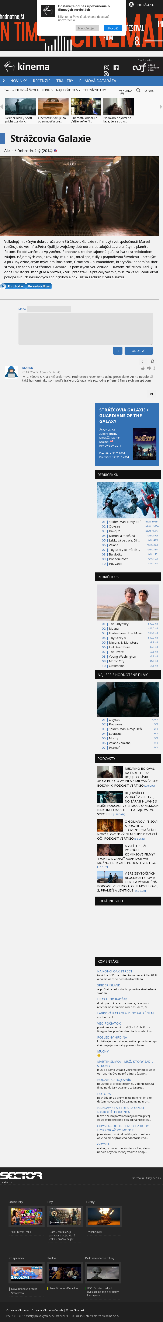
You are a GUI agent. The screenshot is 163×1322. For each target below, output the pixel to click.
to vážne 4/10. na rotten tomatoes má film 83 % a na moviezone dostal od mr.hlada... (127, 977)
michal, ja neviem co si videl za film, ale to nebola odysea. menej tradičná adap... (123, 1150)
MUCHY (103, 1051)
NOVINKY (18, 80)
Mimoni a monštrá (122, 535)
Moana (114, 628)
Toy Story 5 (117, 638)
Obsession (117, 666)
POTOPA (104, 1093)
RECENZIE (41, 80)
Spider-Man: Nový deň (125, 521)
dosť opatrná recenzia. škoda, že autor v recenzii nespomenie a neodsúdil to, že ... (123, 1005)
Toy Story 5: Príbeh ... (124, 549)
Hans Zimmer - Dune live (63, 1288)
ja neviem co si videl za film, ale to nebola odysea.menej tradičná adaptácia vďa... (123, 1136)
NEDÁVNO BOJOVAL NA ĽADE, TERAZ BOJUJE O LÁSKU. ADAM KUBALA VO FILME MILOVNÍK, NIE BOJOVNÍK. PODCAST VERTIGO (127, 776)
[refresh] (152, 361)
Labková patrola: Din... (124, 540)
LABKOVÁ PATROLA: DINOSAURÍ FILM (125, 1013)
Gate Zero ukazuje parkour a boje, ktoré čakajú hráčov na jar (62, 1235)
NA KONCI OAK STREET (114, 971)
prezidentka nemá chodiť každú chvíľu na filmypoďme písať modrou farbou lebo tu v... (125, 1029)
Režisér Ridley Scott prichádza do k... (18, 119)
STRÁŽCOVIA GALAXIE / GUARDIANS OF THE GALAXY (123, 415)
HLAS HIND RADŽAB (112, 999)
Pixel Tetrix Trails (21, 1232)
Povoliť (113, 28)
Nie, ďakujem (87, 28)
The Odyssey (119, 624)
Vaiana (113, 545)
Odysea (114, 526)
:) (118, 351)
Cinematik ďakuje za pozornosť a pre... (52, 119)
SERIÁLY (47, 90)
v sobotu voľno (106, 1017)
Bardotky (115, 554)
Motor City (116, 661)
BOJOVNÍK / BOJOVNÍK (114, 1080)
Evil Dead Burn (119, 647)
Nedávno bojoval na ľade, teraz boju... (117, 119)
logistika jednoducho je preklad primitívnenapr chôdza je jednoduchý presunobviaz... (127, 1043)
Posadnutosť (118, 559)
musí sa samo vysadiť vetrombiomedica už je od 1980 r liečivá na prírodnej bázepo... (126, 1071)
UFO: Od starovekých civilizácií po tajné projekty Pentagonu (103, 1291)
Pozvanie (115, 563)
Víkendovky (95, 1232)
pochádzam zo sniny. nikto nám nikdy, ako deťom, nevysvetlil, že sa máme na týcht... (124, 1099)
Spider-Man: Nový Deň (125, 729)
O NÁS (149, 91)
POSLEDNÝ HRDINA (112, 1037)
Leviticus (115, 733)
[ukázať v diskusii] (51, 372)
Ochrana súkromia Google (47, 1310)
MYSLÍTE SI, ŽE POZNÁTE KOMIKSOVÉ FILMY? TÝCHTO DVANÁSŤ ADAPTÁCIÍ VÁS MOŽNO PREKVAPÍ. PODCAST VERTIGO (126, 854)
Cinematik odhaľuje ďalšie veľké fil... (84, 119)
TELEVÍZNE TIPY (94, 90)
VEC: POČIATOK (109, 1023)
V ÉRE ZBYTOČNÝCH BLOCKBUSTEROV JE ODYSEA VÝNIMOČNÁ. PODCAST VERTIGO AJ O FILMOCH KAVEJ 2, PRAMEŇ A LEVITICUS (127, 881)
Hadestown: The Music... (126, 633)
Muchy (113, 738)
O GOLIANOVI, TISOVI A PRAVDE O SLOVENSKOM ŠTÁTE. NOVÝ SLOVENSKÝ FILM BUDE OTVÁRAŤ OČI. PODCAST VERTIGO (127, 829)
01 (143, 361)
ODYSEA (103, 1144)
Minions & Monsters (123, 642)
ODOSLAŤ (139, 351)
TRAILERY (64, 80)
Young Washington (122, 656)
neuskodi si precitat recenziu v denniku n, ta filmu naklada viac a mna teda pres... (125, 1085)
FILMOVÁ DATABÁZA (97, 80)
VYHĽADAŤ (126, 91)
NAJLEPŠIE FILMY (68, 90)
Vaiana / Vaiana (120, 743)
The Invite (116, 652)
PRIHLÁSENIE (146, 5)
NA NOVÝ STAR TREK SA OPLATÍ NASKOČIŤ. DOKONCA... (121, 1109)
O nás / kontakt (75, 1310)
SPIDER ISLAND (108, 985)
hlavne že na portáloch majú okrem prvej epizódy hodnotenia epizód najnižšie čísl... (124, 1118)
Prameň (115, 747)
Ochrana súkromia (17, 1310)
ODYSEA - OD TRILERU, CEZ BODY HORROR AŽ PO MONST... (123, 1128)
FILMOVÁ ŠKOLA (27, 90)
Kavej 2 (114, 531)
